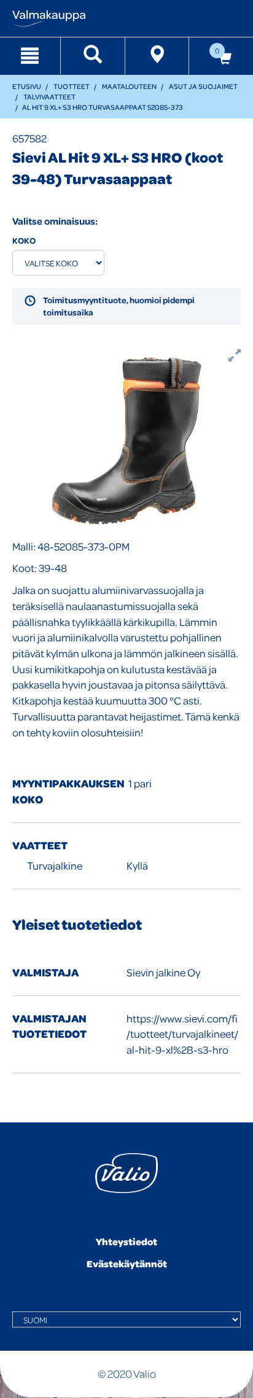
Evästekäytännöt (127, 1263)
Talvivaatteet (49, 96)
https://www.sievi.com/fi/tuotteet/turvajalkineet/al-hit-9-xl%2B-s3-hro (182, 1034)
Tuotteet (71, 86)
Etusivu (26, 86)
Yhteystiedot (126, 1241)
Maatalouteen (129, 86)
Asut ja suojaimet (203, 86)
